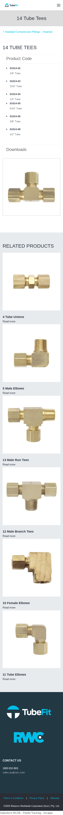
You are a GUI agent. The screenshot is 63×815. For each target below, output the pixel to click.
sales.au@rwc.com (14, 772)
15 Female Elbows (16, 603)
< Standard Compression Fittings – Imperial (27, 31)
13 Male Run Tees (16, 460)
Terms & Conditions (13, 798)
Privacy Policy (37, 798)
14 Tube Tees (31, 18)
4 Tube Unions (13, 317)
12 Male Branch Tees (18, 531)
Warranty (54, 798)
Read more (9, 321)
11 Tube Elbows (14, 674)
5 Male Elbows (13, 388)
